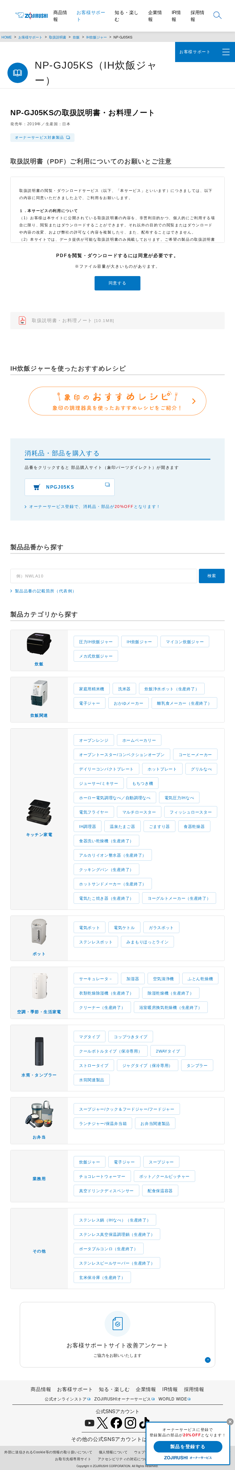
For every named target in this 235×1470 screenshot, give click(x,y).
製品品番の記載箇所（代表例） (46, 591)
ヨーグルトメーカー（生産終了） (179, 898)
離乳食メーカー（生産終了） (184, 703)
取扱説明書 (57, 37)
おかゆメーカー (128, 703)
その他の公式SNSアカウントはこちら (117, 1438)
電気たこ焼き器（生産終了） (106, 898)
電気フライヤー (94, 812)
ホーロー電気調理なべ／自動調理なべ (115, 797)
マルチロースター (139, 812)
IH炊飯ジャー (96, 37)
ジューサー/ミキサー (98, 783)
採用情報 (197, 15)
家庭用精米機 (91, 689)
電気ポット (89, 927)
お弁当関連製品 (155, 1123)
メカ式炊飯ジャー (96, 656)
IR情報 (176, 15)
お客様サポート (91, 15)
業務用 (39, 1178)
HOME (6, 37)
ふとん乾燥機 (200, 978)
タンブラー (197, 1065)
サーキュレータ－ (96, 978)
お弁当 (39, 1137)
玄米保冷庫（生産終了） (102, 1277)
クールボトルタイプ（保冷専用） (110, 1051)
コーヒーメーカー (195, 754)
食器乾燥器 (194, 826)
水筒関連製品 (91, 1080)
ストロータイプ (94, 1065)
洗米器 (124, 689)
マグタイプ (89, 1036)
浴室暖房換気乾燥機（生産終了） (171, 1007)
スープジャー (161, 1162)
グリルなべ (201, 769)
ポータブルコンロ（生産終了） (108, 1248)
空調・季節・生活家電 (39, 1011)
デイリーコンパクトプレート (106, 769)
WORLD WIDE (172, 1399)
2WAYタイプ (168, 1051)
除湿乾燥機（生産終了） (171, 993)
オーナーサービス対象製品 (39, 137)
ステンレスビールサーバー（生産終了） (117, 1263)
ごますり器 (159, 826)
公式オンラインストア (66, 1399)
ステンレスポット (96, 942)
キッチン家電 (39, 834)
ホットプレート (162, 769)
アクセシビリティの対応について (125, 1458)
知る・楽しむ (127, 15)
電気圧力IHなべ (179, 797)
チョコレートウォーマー (102, 1176)
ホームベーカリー (139, 740)
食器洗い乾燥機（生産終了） (106, 841)
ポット (39, 953)
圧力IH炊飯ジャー (96, 641)
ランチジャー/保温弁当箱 (103, 1123)
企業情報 (155, 15)
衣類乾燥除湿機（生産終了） (106, 993)
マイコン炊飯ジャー (185, 641)
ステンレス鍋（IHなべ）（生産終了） (115, 1220)
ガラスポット (161, 927)
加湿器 (132, 978)
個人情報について (113, 1451)
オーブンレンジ (94, 740)
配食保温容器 (160, 1190)
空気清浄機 (163, 978)
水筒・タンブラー (39, 1075)
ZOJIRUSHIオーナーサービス (122, 1399)
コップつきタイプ (131, 1036)
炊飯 (76, 37)
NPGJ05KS (60, 487)
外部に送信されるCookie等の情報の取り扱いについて (48, 1451)
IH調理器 (87, 826)
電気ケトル (124, 927)
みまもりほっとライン (147, 942)
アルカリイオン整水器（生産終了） (112, 855)
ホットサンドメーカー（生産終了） (112, 884)
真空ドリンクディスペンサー (106, 1190)
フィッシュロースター (191, 812)
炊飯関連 (39, 715)
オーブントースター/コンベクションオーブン (122, 754)
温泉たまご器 (122, 826)
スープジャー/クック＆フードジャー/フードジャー (127, 1109)
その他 (39, 1251)
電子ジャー (89, 703)
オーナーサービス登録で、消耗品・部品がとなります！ (95, 506)
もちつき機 (142, 783)
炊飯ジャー (89, 1162)
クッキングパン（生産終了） (106, 869)
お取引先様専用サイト (73, 1458)
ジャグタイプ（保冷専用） (147, 1065)
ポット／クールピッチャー (164, 1176)
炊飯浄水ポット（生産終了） (171, 689)
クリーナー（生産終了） (102, 1007)
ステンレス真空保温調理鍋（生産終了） (117, 1234)
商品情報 (60, 15)
